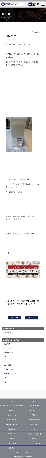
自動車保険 (11, 429)
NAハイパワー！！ (9, 361)
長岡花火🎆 (7, 365)
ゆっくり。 (7, 348)
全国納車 (34, 415)
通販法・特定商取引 (34, 434)
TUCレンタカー (34, 429)
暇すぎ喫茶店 (8, 344)
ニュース (34, 401)
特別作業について (34, 420)
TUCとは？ (11, 434)
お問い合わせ (11, 420)
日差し (6, 357)
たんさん (6, 378)
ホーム (11, 401)
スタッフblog (11, 443)
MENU (43, 4)
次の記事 (31, 317)
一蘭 (5, 382)
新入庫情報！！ (8, 352)
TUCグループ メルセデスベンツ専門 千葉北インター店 (9, 4)
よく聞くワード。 (9, 369)
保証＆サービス (35, 410)
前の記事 (15, 317)
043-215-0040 (38, 4)
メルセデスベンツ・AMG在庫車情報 (11, 406)
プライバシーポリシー (34, 443)
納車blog (35, 438)
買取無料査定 (34, 424)
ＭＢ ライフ (7, 332)
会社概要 (11, 448)
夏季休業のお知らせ (10, 374)
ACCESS (34, 4)
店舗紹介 (11, 410)
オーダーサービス (11, 424)
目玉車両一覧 (34, 406)
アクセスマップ (11, 415)
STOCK (30, 4)
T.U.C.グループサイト (23, 453)
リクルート (11, 438)
